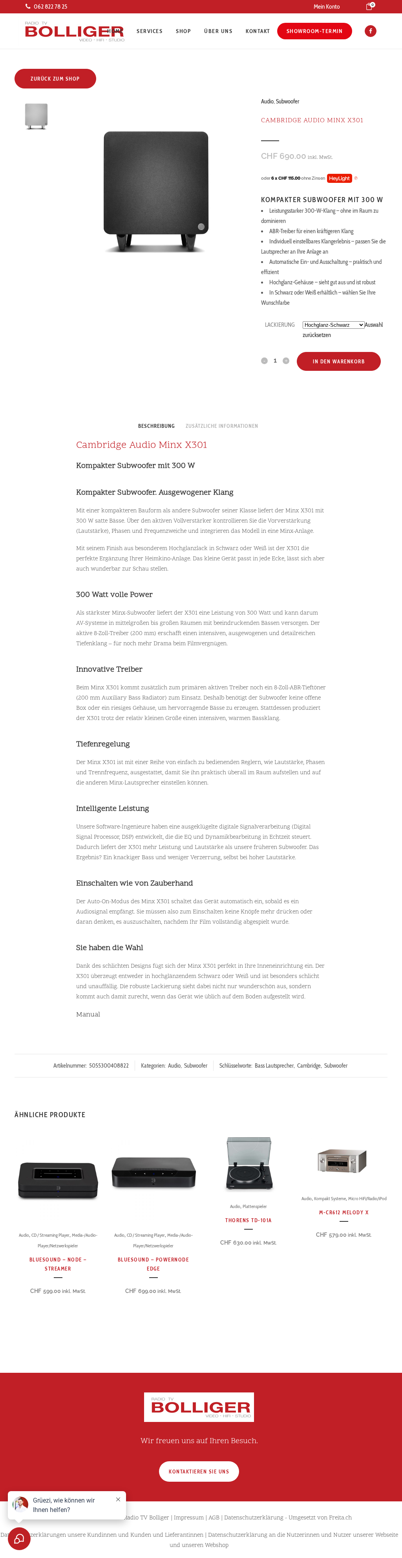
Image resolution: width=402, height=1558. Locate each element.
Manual (88, 1015)
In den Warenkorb (339, 361)
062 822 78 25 (50, 6)
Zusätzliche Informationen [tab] (222, 426)
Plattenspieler (255, 1206)
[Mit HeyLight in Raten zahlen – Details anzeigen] (356, 178)
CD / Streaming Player (50, 1235)
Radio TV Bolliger (146, 1518)
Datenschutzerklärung (253, 1518)
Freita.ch (340, 1518)
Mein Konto (327, 6)
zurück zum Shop (55, 79)
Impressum (189, 1518)
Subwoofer (287, 101)
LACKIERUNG (280, 324)
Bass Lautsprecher (274, 1065)
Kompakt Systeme (330, 1198)
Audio (267, 101)
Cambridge (309, 1065)
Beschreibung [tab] (156, 426)
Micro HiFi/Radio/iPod (367, 1198)
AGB (213, 1518)
